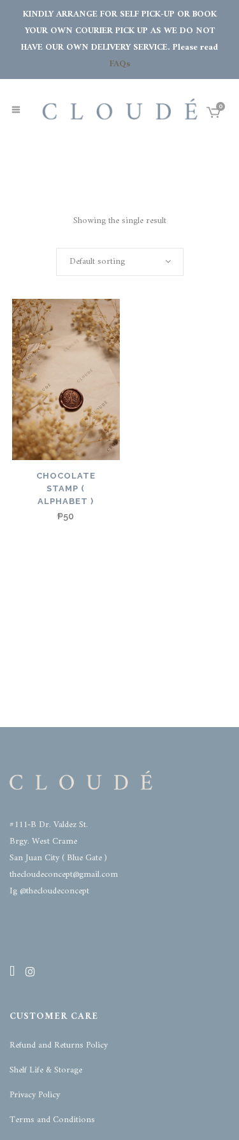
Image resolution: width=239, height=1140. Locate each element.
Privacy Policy (35, 1095)
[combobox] (120, 262)
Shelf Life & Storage (46, 1071)
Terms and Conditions (52, 1120)
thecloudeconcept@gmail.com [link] (64, 875)
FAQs (120, 64)
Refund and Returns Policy (59, 1046)
